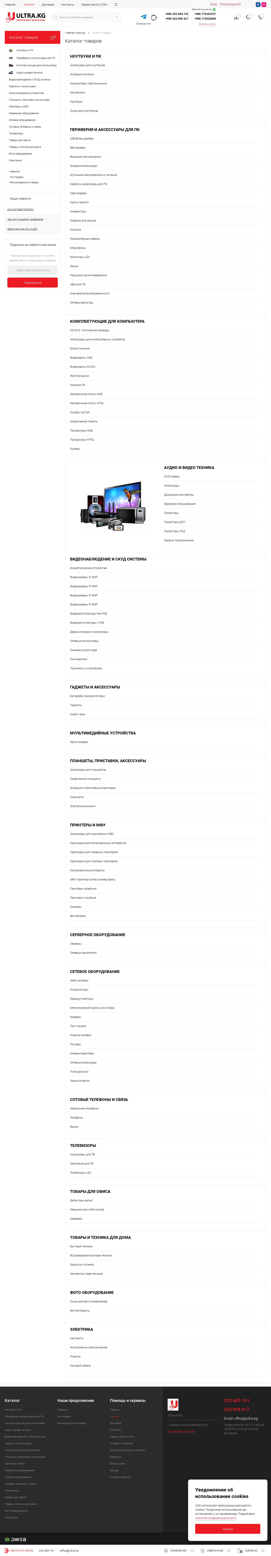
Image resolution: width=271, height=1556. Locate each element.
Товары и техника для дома (100, 1237)
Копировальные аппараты (87, 870)
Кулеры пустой (79, 412)
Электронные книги (82, 806)
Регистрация (228, 4)
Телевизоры (83, 1146)
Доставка (48, 4)
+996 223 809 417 (176, 18)
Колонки (75, 229)
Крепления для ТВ (81, 1163)
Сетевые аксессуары (83, 1062)
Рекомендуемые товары (24, 182)
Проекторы (171, 513)
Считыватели (78, 659)
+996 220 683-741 (176, 13)
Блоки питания (79, 348)
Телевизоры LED (80, 1172)
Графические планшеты (85, 778)
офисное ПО (78, 284)
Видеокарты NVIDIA (82, 366)
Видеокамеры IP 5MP (84, 595)
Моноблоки (77, 92)
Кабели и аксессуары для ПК (88, 184)
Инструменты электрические (88, 1347)
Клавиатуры (78, 211)
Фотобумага (78, 915)
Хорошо (228, 1529)
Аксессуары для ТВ (82, 1154)
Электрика (81, 1329)
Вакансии (115, 1456)
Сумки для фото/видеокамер (89, 1301)
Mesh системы (79, 980)
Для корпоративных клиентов (127, 1450)
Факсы (74, 1126)
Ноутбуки (76, 101)
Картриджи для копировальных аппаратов (98, 843)
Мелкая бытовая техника (86, 1273)
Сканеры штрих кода (83, 650)
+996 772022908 (205, 18)
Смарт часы (77, 714)
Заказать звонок (207, 24)
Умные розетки (80, 1080)
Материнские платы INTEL (87, 403)
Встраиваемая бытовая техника (91, 1255)
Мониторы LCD (79, 257)
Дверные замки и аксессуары (89, 631)
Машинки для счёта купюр (87, 1209)
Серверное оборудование (97, 935)
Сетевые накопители (83, 952)
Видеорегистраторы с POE (87, 622)
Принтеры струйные (83, 897)
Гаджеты (76, 705)
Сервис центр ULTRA (94, 4)
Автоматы (77, 1338)
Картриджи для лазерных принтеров (94, 852)
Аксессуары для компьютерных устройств (97, 339)
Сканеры (76, 906)
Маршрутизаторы (81, 998)
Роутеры (75, 1044)
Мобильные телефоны (84, 1108)
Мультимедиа (79, 742)
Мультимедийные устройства (103, 733)
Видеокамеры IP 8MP (84, 604)
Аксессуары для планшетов (88, 769)
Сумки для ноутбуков (84, 110)
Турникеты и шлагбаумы (86, 668)
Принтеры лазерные (83, 888)
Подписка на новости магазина (33, 245)
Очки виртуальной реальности (90, 293)
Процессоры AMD (81, 430)
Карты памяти (79, 202)
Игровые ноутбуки (82, 74)
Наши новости (20, 198)
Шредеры (76, 1218)
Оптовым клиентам (121, 1443)
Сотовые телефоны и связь (99, 1100)
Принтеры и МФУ (88, 825)
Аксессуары (172, 485)
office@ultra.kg (246, 1418)
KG (239, 4)
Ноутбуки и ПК (85, 56)
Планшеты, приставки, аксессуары (108, 761)
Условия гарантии (120, 1477)
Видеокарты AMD (81, 357)
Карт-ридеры (78, 193)
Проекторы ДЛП (174, 522)
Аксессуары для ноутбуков (87, 65)
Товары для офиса (90, 1191)
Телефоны (76, 1117)
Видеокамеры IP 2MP (84, 577)
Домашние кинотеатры (179, 494)
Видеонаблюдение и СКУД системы (108, 559)
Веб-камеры (78, 147)
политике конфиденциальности (215, 1518)
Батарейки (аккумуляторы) (87, 696)
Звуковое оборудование (179, 503)
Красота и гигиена (82, 1264)
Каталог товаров (24, 37)
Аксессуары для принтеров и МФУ (92, 833)
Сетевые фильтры (81, 302)
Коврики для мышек (83, 220)
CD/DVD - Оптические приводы (89, 330)
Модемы (75, 1017)
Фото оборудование (92, 1293)
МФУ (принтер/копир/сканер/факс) (93, 879)
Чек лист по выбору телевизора (25, 219)
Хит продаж (16, 177)
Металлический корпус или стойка (92, 1007)
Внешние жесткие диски (85, 156)
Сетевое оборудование (95, 972)
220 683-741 (47, 1550)
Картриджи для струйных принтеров (93, 861)
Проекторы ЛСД (174, 531)
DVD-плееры (172, 476)
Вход (213, 4)
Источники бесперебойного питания (93, 175)
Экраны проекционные (179, 540)
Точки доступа (79, 1071)
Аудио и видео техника (189, 468)
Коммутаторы (79, 989)
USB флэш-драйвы (82, 138)
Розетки (75, 1356)
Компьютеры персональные (88, 83)
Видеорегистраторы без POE (88, 613)
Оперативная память (84, 421)
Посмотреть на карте (181, 1431)
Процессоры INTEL (82, 439)
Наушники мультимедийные (88, 275)
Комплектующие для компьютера (107, 321)
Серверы (76, 943)
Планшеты (77, 797)
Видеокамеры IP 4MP (84, 586)
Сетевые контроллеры (84, 640)
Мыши (74, 266)
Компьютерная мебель (85, 238)
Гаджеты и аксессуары (95, 687)
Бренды (114, 1470)
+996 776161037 (205, 13)
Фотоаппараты (80, 1310)
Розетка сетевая (80, 1035)
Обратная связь (22, 1550)
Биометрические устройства (88, 568)
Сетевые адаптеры (82, 1053)
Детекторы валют (81, 1200)
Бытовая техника (81, 1246)
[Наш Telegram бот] (143, 17)
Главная (10, 4)
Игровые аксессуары (83, 165)
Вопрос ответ (118, 1463)
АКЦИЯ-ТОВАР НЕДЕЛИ (20, 209)
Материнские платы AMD (86, 394)
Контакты (67, 4)
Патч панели (78, 1026)
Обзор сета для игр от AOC (22, 229)
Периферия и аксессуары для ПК (105, 130)
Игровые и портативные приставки (93, 787)
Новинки (15, 171)
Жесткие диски (79, 375)
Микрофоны (78, 247)
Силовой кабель (80, 1365)
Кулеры (75, 448)
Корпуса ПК (77, 385)
